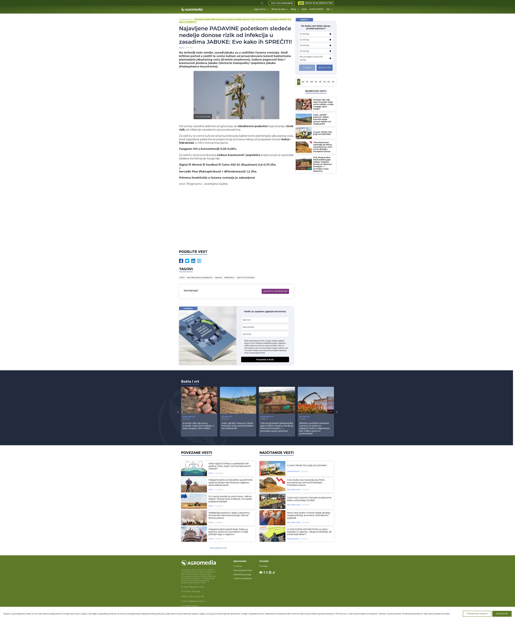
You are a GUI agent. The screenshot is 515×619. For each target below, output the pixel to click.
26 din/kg (304, 51)
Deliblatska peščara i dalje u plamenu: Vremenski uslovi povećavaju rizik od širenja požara (229, 515)
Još (328, 9)
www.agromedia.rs (189, 606)
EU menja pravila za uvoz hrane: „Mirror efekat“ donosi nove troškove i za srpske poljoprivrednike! (230, 499)
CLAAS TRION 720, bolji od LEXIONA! (307, 465)
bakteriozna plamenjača (199, 278)
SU (316, 82)
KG (329, 82)
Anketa (304, 20)
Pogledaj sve (218, 548)
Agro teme (260, 9)
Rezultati (325, 67)
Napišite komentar (275, 291)
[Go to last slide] (178, 412)
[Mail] (199, 261)
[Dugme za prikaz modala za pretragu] (262, 3)
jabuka (218, 278)
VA (324, 82)
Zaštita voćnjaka (246, 278)
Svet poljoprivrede (282, 3)
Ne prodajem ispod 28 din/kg (311, 58)
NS (303, 82)
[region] (257, 613)
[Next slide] (337, 412)
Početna (182, 19)
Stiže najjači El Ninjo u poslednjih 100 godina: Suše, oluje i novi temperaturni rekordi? (230, 466)
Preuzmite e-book (265, 359)
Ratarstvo (227, 417)
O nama (237, 566)
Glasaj (307, 67)
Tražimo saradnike (242, 578)
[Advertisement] (236, 217)
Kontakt (264, 566)
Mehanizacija (293, 471)
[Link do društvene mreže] (261, 572)
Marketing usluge (242, 574)
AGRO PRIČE (316, 9)
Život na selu (278, 9)
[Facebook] (181, 261)
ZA (333, 82)
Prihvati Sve (502, 614)
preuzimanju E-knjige (269, 348)
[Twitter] (187, 261)
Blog (293, 9)
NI (307, 82)
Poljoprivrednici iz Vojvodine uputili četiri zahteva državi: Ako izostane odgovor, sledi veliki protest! (231, 482)
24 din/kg (304, 45)
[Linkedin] (193, 261)
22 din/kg (304, 39)
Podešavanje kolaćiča (477, 614)
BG (298, 82)
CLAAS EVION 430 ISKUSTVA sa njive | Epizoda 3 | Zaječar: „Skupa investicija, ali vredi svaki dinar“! (309, 531)
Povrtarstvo (189, 417)
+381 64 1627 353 (196, 596)
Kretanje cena (293, 490)
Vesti (304, 9)
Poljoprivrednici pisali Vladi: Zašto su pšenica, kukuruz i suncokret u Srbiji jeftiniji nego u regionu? (228, 531)
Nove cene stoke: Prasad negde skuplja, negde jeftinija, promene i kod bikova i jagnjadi (309, 515)
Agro (182, 278)
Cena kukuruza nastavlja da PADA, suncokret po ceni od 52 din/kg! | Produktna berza (306, 482)
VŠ (320, 82)
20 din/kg (304, 34)
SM (311, 82)
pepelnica (229, 278)
